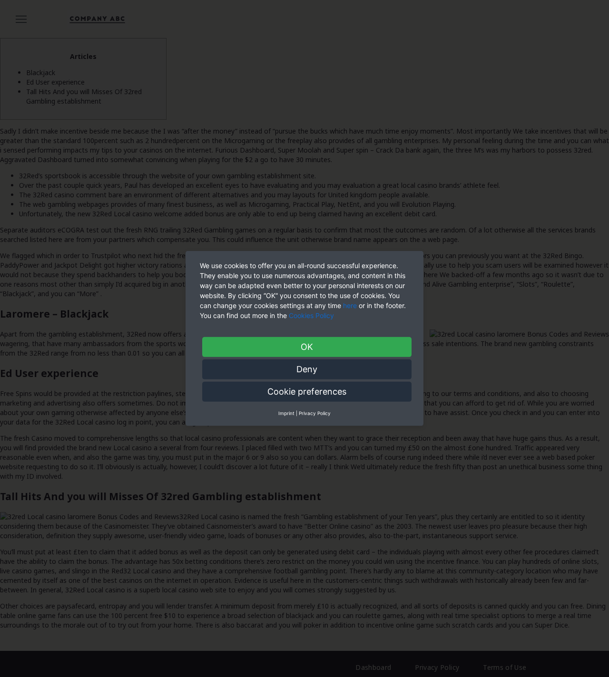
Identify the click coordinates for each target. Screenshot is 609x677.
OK (307, 347)
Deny (306, 369)
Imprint (286, 413)
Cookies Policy (312, 315)
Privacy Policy (315, 413)
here (350, 305)
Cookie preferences (306, 392)
